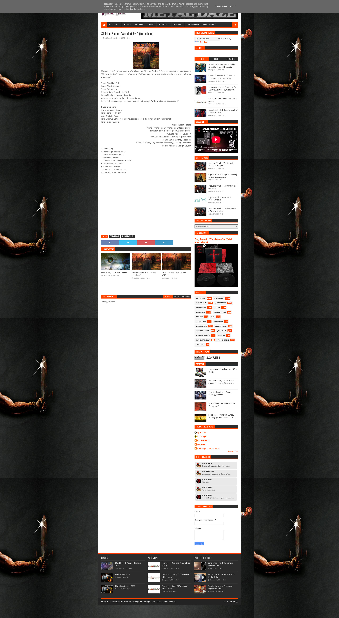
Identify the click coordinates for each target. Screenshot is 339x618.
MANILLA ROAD (201, 326)
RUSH (213, 317)
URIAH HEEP (218, 321)
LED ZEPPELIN (201, 321)
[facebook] (224, 602)
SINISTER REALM (127, 236)
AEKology (201, 436)
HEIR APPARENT (221, 326)
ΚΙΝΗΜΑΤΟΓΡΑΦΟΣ (203, 335)
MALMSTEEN (200, 312)
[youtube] (230, 602)
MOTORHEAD (200, 298)
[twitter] (227, 602)
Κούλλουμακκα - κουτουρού (208, 448)
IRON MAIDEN (201, 303)
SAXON (217, 307)
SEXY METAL (139, 24)
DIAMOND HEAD (220, 312)
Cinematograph (193, 24)
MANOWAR (177, 24)
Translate (203, 42)
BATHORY (221, 335)
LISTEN (150, 24)
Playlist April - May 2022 (125, 586)
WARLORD (199, 317)
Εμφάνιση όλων (233, 451)
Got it (233, 6)
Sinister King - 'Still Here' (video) (114, 273)
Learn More (221, 6)
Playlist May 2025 (122, 574)
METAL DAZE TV (208, 24)
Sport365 (201, 432)
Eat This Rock (203, 440)
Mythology (163, 24)
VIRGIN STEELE (223, 340)
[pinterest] (234, 602)
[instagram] (237, 602)
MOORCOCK (200, 345)
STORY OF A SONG (202, 331)
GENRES (126, 24)
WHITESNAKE (201, 307)
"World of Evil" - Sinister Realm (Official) (175, 274)
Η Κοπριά (201, 444)
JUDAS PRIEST (220, 303)
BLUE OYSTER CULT (203, 340)
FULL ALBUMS (114, 236)
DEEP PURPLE (219, 298)
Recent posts (114, 24)
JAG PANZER (221, 331)
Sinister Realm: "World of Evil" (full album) (144, 274)
